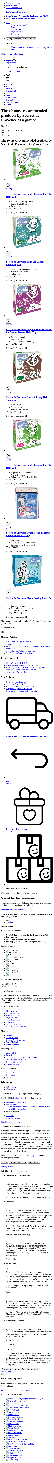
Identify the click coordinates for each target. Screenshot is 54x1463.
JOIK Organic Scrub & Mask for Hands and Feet (25, 667)
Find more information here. (12, 909)
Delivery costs (16, 29)
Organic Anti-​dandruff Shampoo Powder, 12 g (28, 534)
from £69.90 (27, 16)
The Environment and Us (16, 1060)
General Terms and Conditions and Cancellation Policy (28, 1107)
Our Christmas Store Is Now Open (20, 653)
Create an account (13, 71)
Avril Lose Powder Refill (16, 684)
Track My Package (13, 1042)
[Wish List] (8, 75)
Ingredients (10, 1055)
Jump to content (12, 5)
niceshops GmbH (19, 1098)
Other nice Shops (13, 1118)
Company (10, 1116)
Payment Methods (13, 1018)
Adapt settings (34, 1162)
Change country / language (30, 1094)
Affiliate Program (13, 1064)
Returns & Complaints (15, 1015)
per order (20, 18)
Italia (14, 1403)
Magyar (18, 1426)
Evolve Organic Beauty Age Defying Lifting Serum (26, 665)
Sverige (18, 1419)
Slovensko (21, 1442)
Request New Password (15, 1040)
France (16, 1415)
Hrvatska (19, 1421)
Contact (9, 1077)
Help (8, 23)
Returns (14, 27)
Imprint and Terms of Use (16, 1102)
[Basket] (29, 79)
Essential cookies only (18, 1162)
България (20, 1430)
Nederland (21, 1448)
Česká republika (27, 1444)
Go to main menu (13, 3)
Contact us (15, 34)
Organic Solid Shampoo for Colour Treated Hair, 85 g (29, 331)
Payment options (17, 32)
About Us (10, 1073)
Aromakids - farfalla (14, 644)
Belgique (19, 1451)
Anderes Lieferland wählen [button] (12, 1394)
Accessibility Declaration (16, 1109)
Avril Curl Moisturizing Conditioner (20, 686)
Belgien (18, 1457)
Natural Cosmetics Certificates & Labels (22, 1057)
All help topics (17, 36)
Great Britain (24, 1408)
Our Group (10, 1075)
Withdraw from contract (10, 1122)
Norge (16, 1460)
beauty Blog (11, 1053)
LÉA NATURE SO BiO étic (17, 663)
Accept (4, 1162)
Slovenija (19, 1412)
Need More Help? (13, 1022)
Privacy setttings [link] (12, 1111)
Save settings (7, 1369)
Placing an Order (12, 1011)
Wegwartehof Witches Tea (16, 672)
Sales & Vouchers (13, 1020)
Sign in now (11, 63)
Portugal (18, 1455)
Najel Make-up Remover (16, 682)
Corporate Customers (14, 1024)
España (17, 1410)
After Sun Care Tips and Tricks (18, 642)
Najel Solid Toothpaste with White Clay (22, 691)
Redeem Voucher (13, 1044)
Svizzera (18, 1437)
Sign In (9, 1035)
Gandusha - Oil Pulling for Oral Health (21, 651)
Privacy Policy (12, 1104)
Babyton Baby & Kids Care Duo (19, 689)
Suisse (16, 1435)
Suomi (16, 1428)
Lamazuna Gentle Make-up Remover (21, 670)
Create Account (12, 1038)
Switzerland (22, 1439)
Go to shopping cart (14, 8)
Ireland (17, 1446)
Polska (16, 1424)
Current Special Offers (15, 1062)
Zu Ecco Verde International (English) (16, 1390)
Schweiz (18, 1433)
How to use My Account (16, 1027)
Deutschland (23, 1405)
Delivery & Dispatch (14, 1013)
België (16, 1453)
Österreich (21, 1401)
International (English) (35, 1399)
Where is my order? (19, 25)
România (19, 1417)
